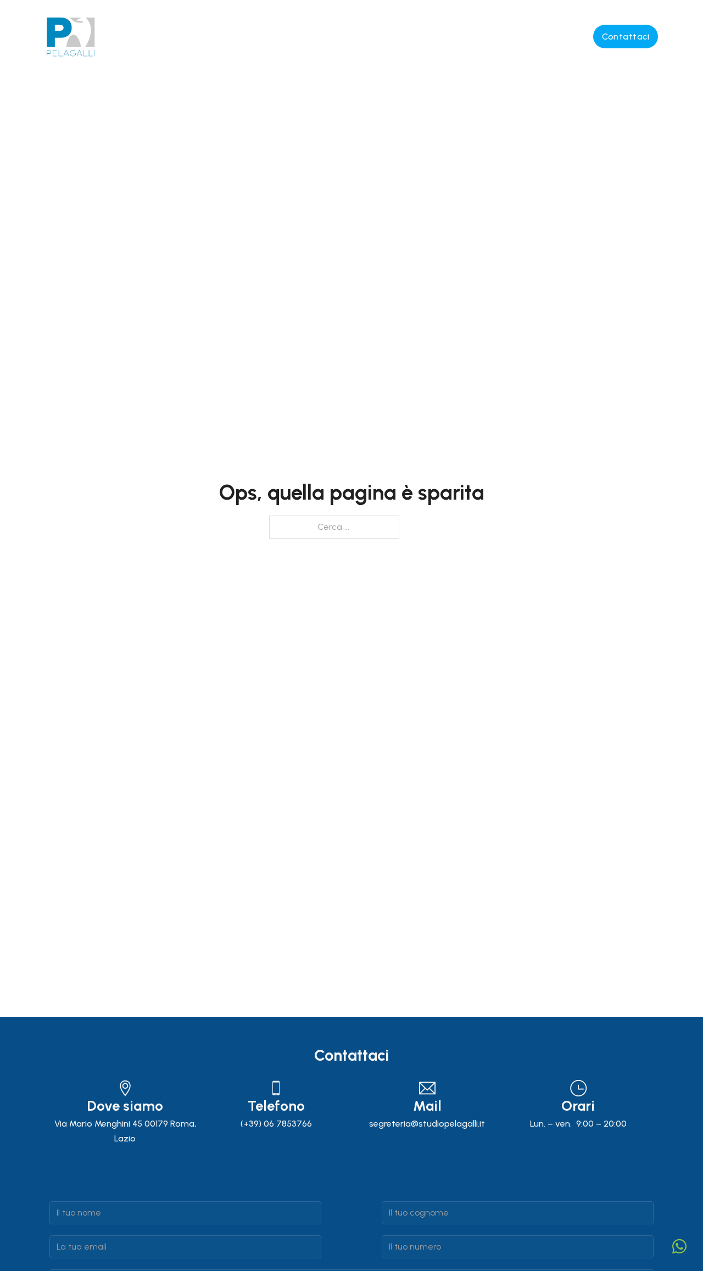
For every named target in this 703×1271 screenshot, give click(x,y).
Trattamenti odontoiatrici (312, 36)
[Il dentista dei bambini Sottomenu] (582, 36)
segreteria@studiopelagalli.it (427, 1123)
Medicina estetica (428, 36)
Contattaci (625, 36)
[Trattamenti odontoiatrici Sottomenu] (391, 36)
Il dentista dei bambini (519, 36)
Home (117, 25)
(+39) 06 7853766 (276, 1123)
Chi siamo (158, 36)
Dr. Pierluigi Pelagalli (220, 36)
